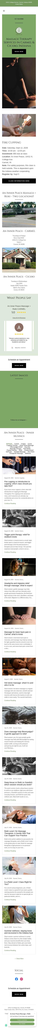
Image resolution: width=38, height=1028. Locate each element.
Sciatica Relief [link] (28, 450)
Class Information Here (19, 181)
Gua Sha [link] (27, 447)
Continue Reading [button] (10, 503)
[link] (19, 31)
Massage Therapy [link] (15, 448)
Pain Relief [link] (26, 448)
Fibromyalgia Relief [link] (16, 447)
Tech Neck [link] (31, 452)
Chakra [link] (23, 444)
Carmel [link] (16, 444)
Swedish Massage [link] (20, 452)
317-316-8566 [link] (19, 19)
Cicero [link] (30, 444)
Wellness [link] (28, 453)
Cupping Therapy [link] (12, 445)
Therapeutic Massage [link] (16, 453)
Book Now (19, 51)
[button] (4, 11)
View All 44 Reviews (19, 318)
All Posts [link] (9, 444)
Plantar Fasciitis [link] (12, 450)
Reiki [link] (20, 450)
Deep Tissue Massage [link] (27, 445)
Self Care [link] (9, 452)
